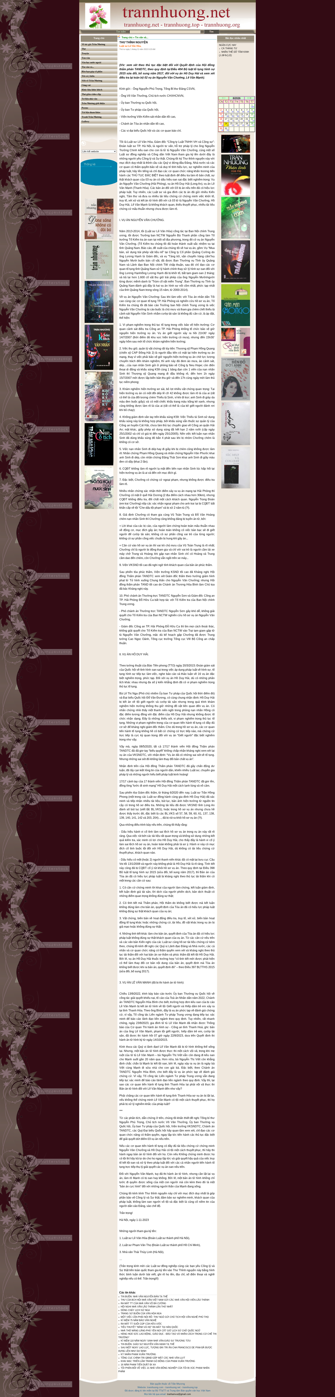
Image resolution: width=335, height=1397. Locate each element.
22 (252, 120)
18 (231, 120)
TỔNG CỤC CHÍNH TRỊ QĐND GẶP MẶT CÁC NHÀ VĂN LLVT (153, 1358)
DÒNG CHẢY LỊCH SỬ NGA (135, 1310)
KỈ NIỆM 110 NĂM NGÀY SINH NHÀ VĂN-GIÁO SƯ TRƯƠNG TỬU (156, 1340)
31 (226, 129)
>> (250, 98)
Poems (85, 107)
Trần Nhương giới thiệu (93, 103)
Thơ (84, 48)
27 (242, 124)
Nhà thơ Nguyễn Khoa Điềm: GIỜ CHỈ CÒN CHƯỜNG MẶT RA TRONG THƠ (235, 72)
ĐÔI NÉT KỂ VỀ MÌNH (233, 58)
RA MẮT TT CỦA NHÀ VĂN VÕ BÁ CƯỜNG (143, 1303)
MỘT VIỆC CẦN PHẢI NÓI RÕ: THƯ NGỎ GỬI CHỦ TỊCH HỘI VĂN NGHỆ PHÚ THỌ (165, 1317)
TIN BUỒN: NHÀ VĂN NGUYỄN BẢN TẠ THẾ (144, 1296)
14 (247, 115)
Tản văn (86, 58)
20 (242, 120)
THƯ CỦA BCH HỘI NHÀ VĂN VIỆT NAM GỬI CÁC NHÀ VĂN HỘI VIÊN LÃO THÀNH (165, 1300)
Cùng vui (86, 85)
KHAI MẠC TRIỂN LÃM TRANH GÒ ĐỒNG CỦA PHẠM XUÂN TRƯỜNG (158, 1361)
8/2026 (236, 98)
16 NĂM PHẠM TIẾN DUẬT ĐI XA (138, 1364)
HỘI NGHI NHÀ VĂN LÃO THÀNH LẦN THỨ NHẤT (147, 1306)
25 (231, 124)
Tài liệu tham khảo (91, 112)
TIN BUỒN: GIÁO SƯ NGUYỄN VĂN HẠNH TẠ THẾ (147, 1344)
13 (242, 115)
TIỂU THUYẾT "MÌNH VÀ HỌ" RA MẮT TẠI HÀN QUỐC (149, 1327)
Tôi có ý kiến (88, 76)
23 (221, 124)
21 (247, 120)
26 (237, 124)
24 (226, 124)
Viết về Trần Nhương (92, 80)
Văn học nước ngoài (91, 62)
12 (237, 115)
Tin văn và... (88, 67)
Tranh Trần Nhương (92, 117)
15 (252, 115)
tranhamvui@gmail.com (179, 1394)
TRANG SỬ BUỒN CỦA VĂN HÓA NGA (141, 1313)
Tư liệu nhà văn (89, 98)
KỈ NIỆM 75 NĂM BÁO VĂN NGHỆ (139, 1320)
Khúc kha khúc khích (92, 89)
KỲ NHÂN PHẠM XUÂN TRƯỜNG (138, 1354)
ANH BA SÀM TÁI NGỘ (233, 85)
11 (232, 115)
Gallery (85, 121)
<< (223, 98)
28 (247, 124)
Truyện (85, 53)
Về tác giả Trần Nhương (93, 44)
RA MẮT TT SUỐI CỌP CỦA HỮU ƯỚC (141, 1323)
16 (221, 120)
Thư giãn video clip (91, 94)
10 (226, 115)
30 (221, 129)
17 (226, 120)
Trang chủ (99, 38)
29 (252, 124)
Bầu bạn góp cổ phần (92, 71)
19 (237, 120)
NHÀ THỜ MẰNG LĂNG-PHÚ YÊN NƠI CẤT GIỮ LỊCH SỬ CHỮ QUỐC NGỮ (160, 1330)
